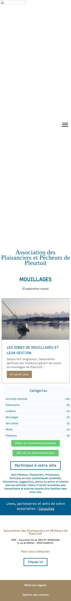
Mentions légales (35, 585)
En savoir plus (19, 374)
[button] (35, 443)
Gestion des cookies (35, 594)
